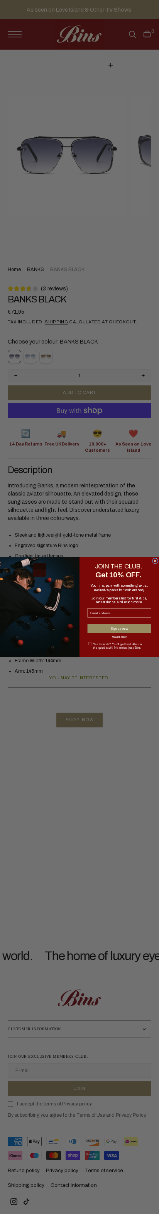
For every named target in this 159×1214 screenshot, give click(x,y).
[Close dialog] (155, 560)
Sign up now (119, 628)
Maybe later (119, 636)
